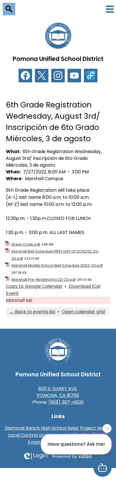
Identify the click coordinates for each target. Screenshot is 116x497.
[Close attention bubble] (106, 428)
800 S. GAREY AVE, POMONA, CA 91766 (58, 392)
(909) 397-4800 (66, 402)
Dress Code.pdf (26, 244)
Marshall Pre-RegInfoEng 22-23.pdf (44, 279)
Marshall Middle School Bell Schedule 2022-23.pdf (57, 265)
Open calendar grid (83, 311)
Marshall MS (19, 300)
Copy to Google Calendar (34, 286)
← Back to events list (32, 311)
